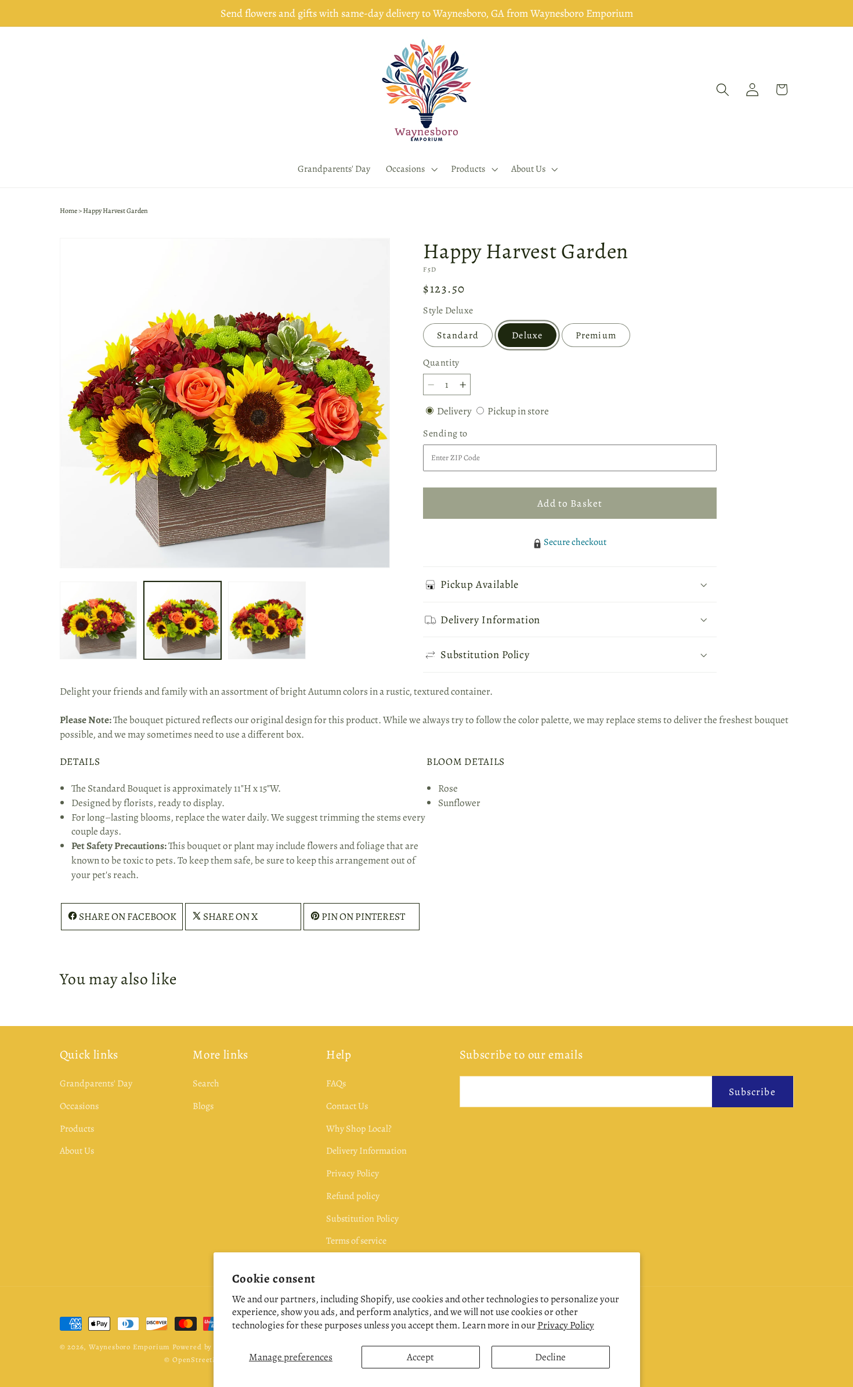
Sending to (462, 433)
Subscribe (752, 1092)
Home (68, 210)
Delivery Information (366, 1150)
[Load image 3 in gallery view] (267, 620)
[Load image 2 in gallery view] (183, 620)
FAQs (336, 1083)
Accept (420, 1357)
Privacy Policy (565, 1325)
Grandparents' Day (96, 1083)
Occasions (79, 1106)
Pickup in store (518, 411)
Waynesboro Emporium (129, 1347)
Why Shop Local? (359, 1128)
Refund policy (352, 1196)
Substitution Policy (362, 1218)
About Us (77, 1150)
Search (206, 1083)
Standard (458, 335)
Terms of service (356, 1241)
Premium (596, 335)
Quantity (441, 362)
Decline (550, 1357)
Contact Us (347, 1106)
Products (77, 1128)
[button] (410, 169)
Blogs (203, 1106)
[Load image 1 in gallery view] (99, 620)
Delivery (455, 411)
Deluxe (527, 335)
